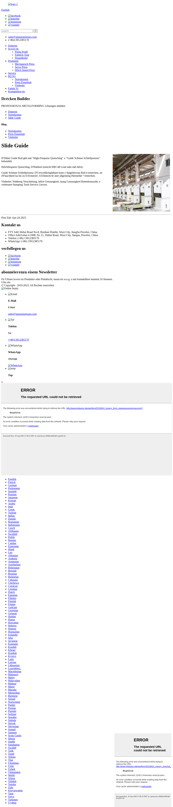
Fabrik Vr (13, 88)
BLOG (12, 76)
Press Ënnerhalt (23, 82)
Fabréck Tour (22, 54)
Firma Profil (21, 51)
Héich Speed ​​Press (25, 70)
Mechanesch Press (24, 64)
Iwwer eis (13, 48)
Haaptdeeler (21, 57)
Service (12, 73)
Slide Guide (14, 117)
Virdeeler (20, 85)
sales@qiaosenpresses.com (22, 314)
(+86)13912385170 (18, 339)
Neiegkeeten (21, 79)
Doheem (12, 45)
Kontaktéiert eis (16, 91)
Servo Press (21, 67)
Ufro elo (5, 282)
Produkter (13, 61)
